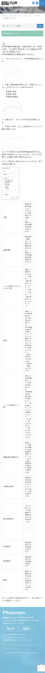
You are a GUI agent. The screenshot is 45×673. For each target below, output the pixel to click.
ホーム (6, 16)
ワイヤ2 (37, 16)
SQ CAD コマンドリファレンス (21, 16)
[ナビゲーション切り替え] (42, 3)
